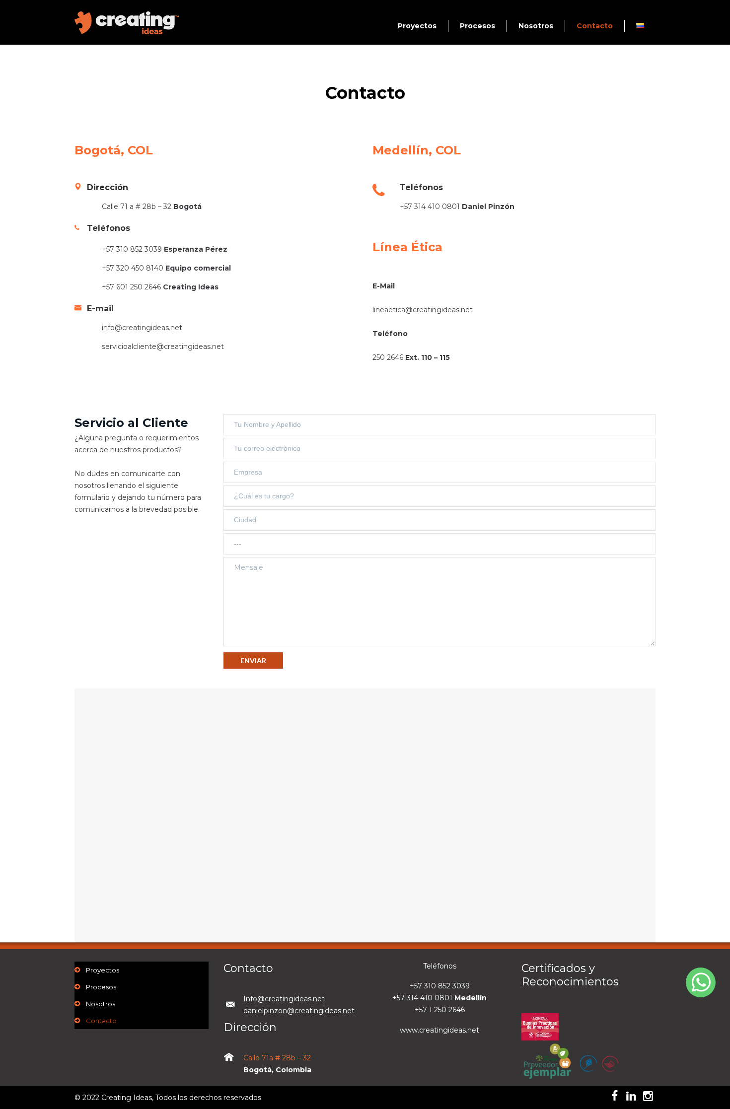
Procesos (477, 25)
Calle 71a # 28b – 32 (277, 1057)
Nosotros (535, 25)
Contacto (595, 25)
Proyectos (417, 25)
